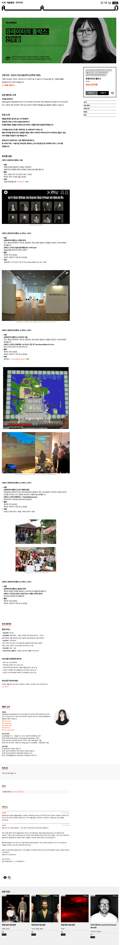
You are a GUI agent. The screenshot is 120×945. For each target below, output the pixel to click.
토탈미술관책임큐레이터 (100, 75)
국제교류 (98, 70)
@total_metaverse (8, 730)
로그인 (14, 861)
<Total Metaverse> (18, 359)
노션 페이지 (5, 687)
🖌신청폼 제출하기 (8, 85)
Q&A (85, 112)
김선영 (4, 825)
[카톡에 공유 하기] (5, 877)
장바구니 (91, 93)
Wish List (105, 2)
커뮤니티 (87, 109)
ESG (94, 70)
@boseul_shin (6, 721)
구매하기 (103, 93)
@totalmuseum (7, 723)
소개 (4, 2)
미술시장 (109, 70)
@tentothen (6, 728)
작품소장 (88, 72)
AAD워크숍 (89, 70)
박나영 (4, 813)
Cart (109, 2)
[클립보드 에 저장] (9, 877)
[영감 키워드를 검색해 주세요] (89, 3)
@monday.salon (7, 725)
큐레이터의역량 (89, 75)
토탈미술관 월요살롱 (9, 925)
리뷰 (85, 115)
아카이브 (19, 2)
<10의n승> (21, 182)
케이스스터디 (94, 72)
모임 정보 (87, 105)
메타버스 (104, 70)
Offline (26, 896)
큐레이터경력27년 (103, 72)
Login (115, 3)
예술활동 (10, 2)
